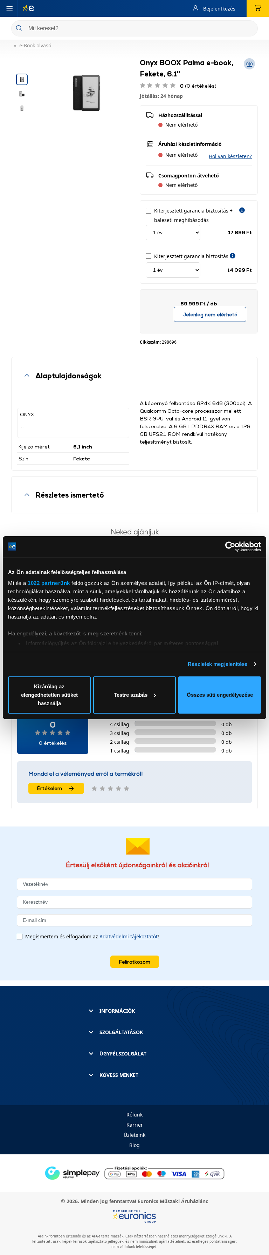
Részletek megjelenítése (217, 664)
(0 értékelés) (198, 86)
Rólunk (134, 1114)
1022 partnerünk (49, 583)
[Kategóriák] (9, 8)
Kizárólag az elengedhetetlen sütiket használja (49, 694)
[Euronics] (25, 8)
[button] (230, 156)
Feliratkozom (134, 962)
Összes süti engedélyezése (220, 695)
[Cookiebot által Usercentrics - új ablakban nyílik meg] (230, 546)
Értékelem (49, 788)
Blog (134, 1145)
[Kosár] (258, 8)
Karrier (134, 1124)
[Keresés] (249, 29)
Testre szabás (130, 695)
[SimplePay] (134, 1172)
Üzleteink (134, 1135)
